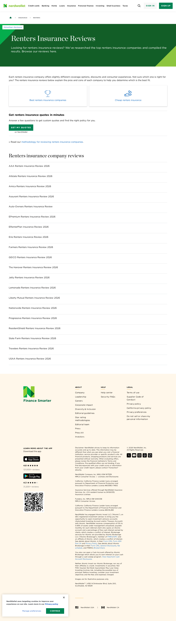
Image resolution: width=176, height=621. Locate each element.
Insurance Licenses (82, 494)
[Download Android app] (32, 476)
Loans (62, 6)
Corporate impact (84, 405)
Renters (36, 18)
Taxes (125, 6)
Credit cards (34, 6)
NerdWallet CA (113, 607)
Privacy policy (134, 404)
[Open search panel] (139, 6)
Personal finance (85, 6)
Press (78, 428)
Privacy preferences (137, 412)
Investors (79, 437)
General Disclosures (108, 546)
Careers (79, 401)
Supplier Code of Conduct (135, 398)
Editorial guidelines (85, 413)
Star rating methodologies (82, 419)
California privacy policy (139, 408)
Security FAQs (108, 397)
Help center (107, 392)
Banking (45, 6)
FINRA (110, 537)
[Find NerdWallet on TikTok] (150, 456)
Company (80, 392)
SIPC (115, 537)
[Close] (64, 597)
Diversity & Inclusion (85, 409)
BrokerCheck (99, 548)
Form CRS (107, 541)
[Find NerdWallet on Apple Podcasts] (145, 456)
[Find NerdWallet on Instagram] (139, 456)
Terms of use (133, 392)
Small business (113, 6)
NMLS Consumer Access (85, 477)
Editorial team (82, 424)
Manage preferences (31, 611)
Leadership (80, 397)
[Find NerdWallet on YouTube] (134, 456)
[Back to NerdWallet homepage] (10, 17)
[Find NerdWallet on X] (129, 456)
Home (54, 6)
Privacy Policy (91, 543)
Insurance (71, 6)
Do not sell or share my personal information (138, 417)
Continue (55, 611)
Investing (100, 6)
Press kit (79, 433)
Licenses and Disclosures (108, 477)
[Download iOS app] (31, 459)
